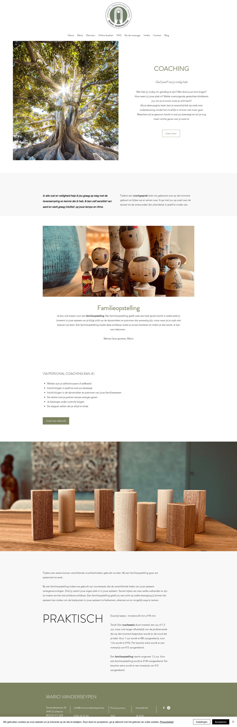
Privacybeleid (166, 721)
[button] (171, 133)
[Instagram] (168, 707)
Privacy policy (117, 707)
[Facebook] (163, 707)
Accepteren (221, 721)
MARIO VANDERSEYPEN (71, 697)
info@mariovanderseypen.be (89, 707)
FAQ (112, 715)
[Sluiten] (233, 721)
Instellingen (201, 721)
